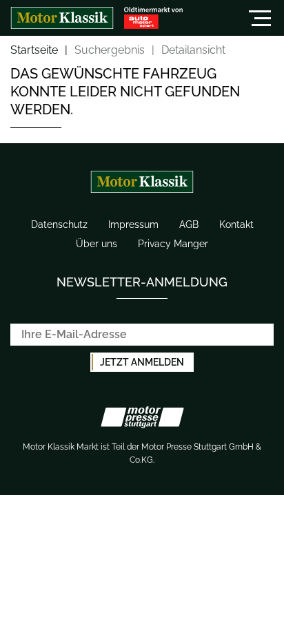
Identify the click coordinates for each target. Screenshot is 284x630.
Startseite (34, 50)
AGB (189, 224)
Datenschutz (59, 224)
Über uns (96, 243)
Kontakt (236, 224)
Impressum (133, 224)
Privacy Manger (173, 243)
